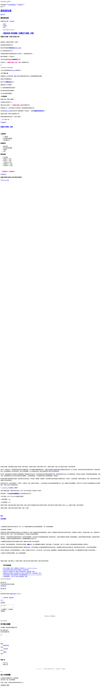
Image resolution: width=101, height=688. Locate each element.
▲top (2, 600)
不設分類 (12, 21)
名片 (4, 27)
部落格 (5, 25)
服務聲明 (63, 668)
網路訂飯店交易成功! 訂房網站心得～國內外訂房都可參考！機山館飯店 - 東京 (22, 573)
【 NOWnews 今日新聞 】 (8, 487)
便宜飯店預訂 (56, 469)
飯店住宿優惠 (49, 469)
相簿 (4, 24)
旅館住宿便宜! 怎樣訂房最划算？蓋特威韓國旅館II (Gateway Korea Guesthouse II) (22, 574)
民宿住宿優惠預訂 (14, 493)
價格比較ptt (9, 82)
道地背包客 (6, 10)
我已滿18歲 (3, 685)
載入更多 (3, 602)
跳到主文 (3, 14)
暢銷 (28, 544)
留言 (14, 593)
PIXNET (40, 668)
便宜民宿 (11, 47)
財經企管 (11, 597)
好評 (2, 515)
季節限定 (15, 59)
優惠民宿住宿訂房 (38, 110)
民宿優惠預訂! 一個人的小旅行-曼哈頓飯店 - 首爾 (15, 576)
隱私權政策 (58, 668)
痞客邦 (11, 593)
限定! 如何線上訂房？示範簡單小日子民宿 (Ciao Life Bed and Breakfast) (20, 568)
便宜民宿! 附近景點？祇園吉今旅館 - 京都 (18, 33)
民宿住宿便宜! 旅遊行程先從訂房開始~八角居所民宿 (16, 569)
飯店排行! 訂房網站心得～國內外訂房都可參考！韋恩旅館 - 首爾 (18, 571)
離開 (8, 685)
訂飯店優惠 (3, 518)
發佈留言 (3, 611)
